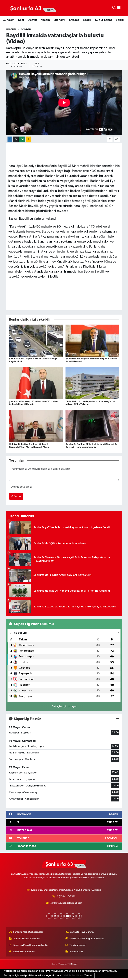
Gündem (8, 20)
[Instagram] (61, 916)
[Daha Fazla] (28, 139)
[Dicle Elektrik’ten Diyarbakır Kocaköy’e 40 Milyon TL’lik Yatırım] (92, 383)
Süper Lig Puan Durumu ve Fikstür (30, 945)
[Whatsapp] (73, 916)
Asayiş (32, 20)
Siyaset (74, 20)
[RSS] (79, 916)
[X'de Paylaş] (16, 139)
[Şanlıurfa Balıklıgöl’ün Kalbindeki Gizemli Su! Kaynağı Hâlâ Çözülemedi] (92, 426)
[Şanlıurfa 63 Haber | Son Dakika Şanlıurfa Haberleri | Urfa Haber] (31, 8)
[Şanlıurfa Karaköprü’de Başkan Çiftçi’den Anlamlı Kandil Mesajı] (36, 383)
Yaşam (45, 20)
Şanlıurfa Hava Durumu (82, 932)
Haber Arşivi (76, 951)
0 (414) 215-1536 (66, 896)
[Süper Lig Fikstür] (117, 718)
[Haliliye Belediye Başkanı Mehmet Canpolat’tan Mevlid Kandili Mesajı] (36, 426)
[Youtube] (67, 916)
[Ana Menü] (118, 8)
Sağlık (87, 20)
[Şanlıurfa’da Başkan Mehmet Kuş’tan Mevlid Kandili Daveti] (92, 340)
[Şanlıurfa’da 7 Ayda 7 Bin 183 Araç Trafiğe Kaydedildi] (36, 340)
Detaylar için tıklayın (64, 706)
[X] (55, 916)
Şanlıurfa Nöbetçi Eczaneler (28, 932)
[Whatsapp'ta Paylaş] (22, 139)
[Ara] (114, 8)
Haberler (11, 29)
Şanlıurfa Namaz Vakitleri (27, 938)
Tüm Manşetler (77, 945)
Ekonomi (59, 20)
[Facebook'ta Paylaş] (10, 139)
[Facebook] (49, 916)
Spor (21, 20)
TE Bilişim (72, 964)
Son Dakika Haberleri (23, 951)
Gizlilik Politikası (73, 975)
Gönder (16, 496)
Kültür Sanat (103, 20)
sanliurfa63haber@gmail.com (66, 903)
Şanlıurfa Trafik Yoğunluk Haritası (86, 938)
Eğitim (120, 20)
